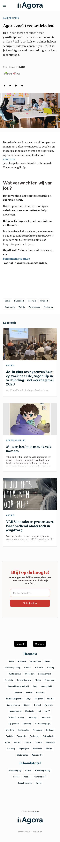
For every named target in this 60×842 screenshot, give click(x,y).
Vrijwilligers (24, 749)
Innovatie (40, 692)
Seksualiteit (48, 736)
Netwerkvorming (16, 717)
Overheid (10, 730)
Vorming (11, 749)
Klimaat (27, 705)
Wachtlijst (37, 749)
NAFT (47, 711)
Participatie (23, 730)
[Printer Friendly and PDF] (30, 74)
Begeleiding (35, 661)
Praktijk (9, 736)
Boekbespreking (15, 440)
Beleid (48, 661)
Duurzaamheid (44, 674)
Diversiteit (29, 674)
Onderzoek (46, 717)
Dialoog (50, 668)
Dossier (26, 777)
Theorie (27, 742)
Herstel (18, 692)
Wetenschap (22, 755)
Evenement (50, 680)
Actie (11, 661)
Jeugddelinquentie (14, 699)
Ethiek (38, 680)
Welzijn (49, 749)
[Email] (22, 85)
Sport (7, 742)
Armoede (22, 661)
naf (39, 711)
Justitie (50, 699)
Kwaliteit (49, 705)
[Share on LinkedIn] (16, 85)
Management (15, 711)
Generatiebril (40, 777)
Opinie (39, 783)
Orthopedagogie (42, 724)
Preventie (21, 736)
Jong (28, 699)
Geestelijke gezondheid (18, 686)
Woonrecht (37, 755)
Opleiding (27, 724)
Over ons (39, 644)
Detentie (39, 668)
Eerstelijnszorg (24, 680)
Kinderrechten (13, 705)
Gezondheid (46, 686)
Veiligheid (50, 742)
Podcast (50, 730)
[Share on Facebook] (4, 85)
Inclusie (29, 692)
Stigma (17, 742)
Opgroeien (14, 724)
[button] (4, 5)
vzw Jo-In (9, 159)
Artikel (10, 365)
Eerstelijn (9, 680)
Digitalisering (15, 674)
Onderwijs (32, 717)
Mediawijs (29, 711)
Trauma (38, 742)
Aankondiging (11, 18)
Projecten (34, 736)
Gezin (35, 686)
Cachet (16, 777)
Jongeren (39, 699)
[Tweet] (10, 85)
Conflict (27, 668)
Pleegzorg (37, 730)
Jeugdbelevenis (25, 783)
